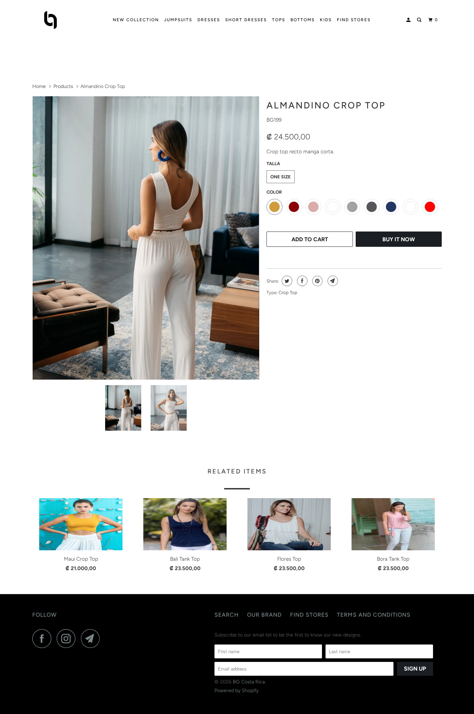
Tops (278, 19)
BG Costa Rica (249, 682)
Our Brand (264, 614)
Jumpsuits (178, 19)
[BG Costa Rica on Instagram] (68, 638)
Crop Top (288, 292)
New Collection (136, 19)
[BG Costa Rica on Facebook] (43, 638)
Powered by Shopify (236, 690)
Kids (326, 19)
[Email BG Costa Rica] (92, 638)
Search (226, 614)
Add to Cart (309, 239)
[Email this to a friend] (332, 281)
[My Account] (409, 20)
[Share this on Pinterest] (317, 281)
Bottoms (302, 19)
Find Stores (354, 19)
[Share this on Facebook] (301, 281)
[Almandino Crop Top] (146, 238)
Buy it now (398, 239)
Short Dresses (246, 19)
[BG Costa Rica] (67, 20)
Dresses (208, 19)
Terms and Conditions (373, 614)
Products (63, 86)
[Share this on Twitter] (286, 281)
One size (280, 176)
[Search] (420, 20)
